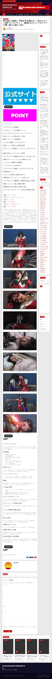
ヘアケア (42, 244)
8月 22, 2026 (18, 658)
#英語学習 (43, 203)
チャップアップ (43, 229)
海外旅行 (42, 259)
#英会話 (42, 201)
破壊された (32, 29)
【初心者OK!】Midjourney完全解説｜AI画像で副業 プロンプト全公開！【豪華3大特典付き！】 (44, 133)
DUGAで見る (8, 106)
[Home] (4, 14)
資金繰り (42, 270)
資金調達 (42, 272)
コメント (5, 585)
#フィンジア (43, 199)
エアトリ (42, 214)
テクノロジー (43, 233)
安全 (41, 257)
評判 (41, 266)
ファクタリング (33, 7)
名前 (4, 606)
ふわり (42, 210)
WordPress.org (43, 329)
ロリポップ (43, 249)
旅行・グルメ (39, 14)
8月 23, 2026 (6, 658)
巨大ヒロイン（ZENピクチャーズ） (18, 197)
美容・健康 (27, 14)
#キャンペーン (43, 193)
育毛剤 (44, 7)
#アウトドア (43, 192)
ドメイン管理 (43, 238)
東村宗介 (13, 202)
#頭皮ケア (42, 205)
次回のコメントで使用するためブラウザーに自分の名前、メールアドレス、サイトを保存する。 (19, 627)
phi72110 (9, 28)
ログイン (41, 321)
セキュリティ (43, 227)
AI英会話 (42, 206)
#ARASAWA (43, 190)
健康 (41, 251)
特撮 (12, 199)
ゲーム (42, 220)
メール (5, 612)
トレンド (20, 7)
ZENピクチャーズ (15, 204)
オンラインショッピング (43, 219)
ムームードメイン (28, 7)
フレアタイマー (16, 29)
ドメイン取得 (43, 236)
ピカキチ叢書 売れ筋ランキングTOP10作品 (43, 676)
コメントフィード (43, 326)
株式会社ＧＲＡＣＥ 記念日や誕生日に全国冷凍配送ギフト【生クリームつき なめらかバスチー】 (44, 65)
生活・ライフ (33, 14)
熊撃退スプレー (43, 260)
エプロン (42, 216)
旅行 (45, 257)
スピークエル (21, 8)
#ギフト (42, 195)
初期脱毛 (42, 253)
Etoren (42, 208)
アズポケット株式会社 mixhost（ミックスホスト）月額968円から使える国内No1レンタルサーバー (44, 83)
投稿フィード (42, 324)
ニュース (23, 7)
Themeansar (21, 675)
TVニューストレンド (10, 14)
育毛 (41, 262)
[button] (45, 14)
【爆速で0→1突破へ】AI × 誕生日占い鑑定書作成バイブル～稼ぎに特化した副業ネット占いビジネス (44, 170)
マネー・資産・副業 (19, 14)
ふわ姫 (42, 212)
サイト (4, 618)
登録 (41, 319)
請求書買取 (43, 268)
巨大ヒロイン (27, 29)
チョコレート (43, 231)
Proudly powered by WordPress (7, 675)
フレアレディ (22, 29)
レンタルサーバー (44, 247)
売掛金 (42, 255)
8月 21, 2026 (42, 658)
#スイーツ (42, 197)
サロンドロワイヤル (39, 7)
